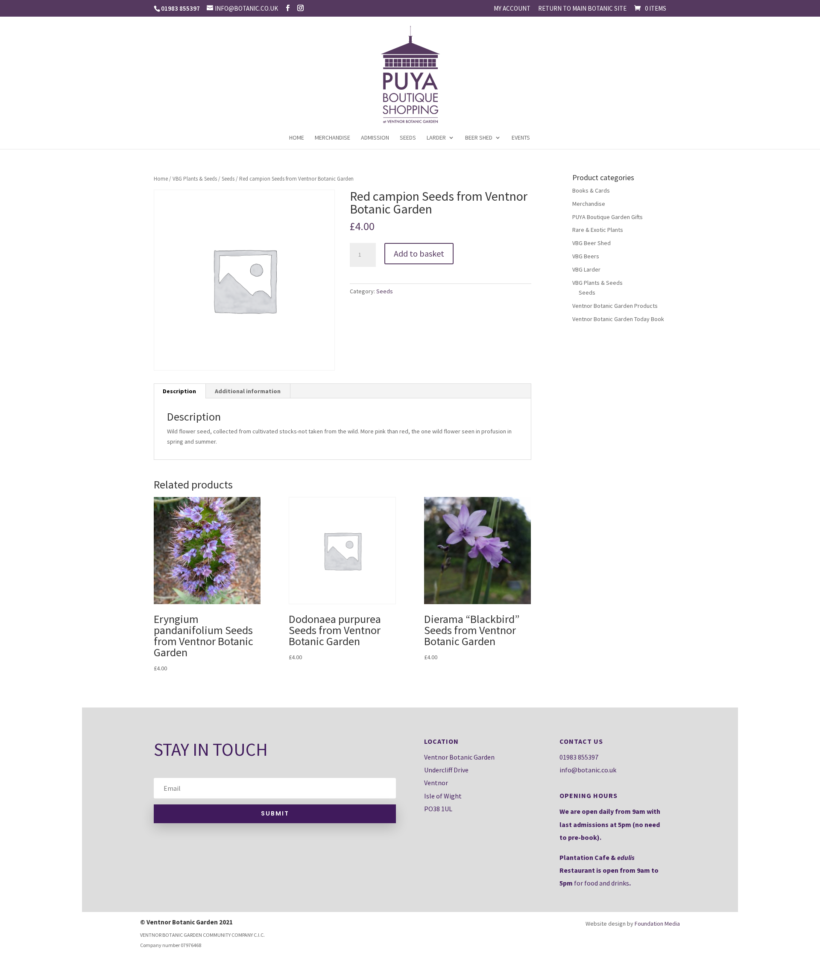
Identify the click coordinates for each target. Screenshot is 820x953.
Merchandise (332, 137)
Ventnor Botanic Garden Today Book (618, 319)
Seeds (408, 137)
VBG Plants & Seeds (195, 178)
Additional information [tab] (248, 391)
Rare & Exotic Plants (597, 230)
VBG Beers (585, 256)
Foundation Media (657, 923)
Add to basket (419, 253)
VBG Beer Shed (591, 243)
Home (296, 137)
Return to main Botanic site (582, 8)
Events (521, 137)
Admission (375, 137)
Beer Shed (478, 137)
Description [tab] (179, 391)
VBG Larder (586, 269)
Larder (436, 137)
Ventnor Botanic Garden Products (615, 306)
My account (512, 8)
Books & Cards (591, 190)
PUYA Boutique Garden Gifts (607, 217)
